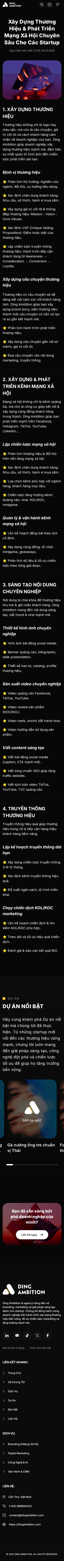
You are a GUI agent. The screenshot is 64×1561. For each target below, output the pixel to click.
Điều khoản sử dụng (13, 1347)
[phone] (41, 4)
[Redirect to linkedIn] (7, 1335)
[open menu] (57, 4)
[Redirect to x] (37, 1335)
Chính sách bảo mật (40, 1347)
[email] (49, 4)
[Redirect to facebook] (47, 1335)
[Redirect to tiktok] (27, 1335)
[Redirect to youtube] (17, 1335)
